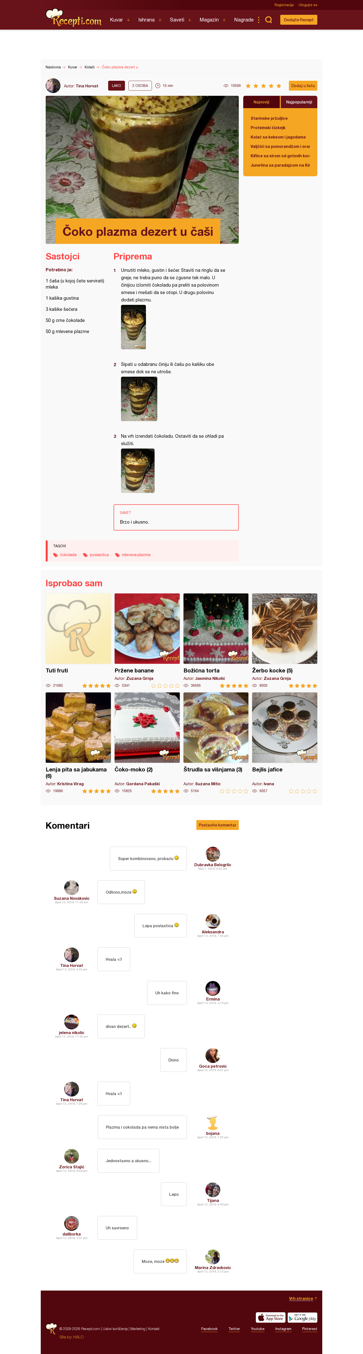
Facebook (209, 1329)
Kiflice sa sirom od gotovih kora (280, 155)
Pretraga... (268, 19)
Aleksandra (213, 931)
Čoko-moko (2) (147, 742)
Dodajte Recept (299, 19)
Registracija (284, 5)
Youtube (257, 1329)
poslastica (99, 554)
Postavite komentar (217, 825)
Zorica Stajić (71, 1166)
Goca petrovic (213, 1066)
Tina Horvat (87, 85)
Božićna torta (216, 640)
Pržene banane (147, 640)
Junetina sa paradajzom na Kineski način (280, 165)
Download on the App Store (270, 1317)
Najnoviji (261, 101)
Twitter (234, 1329)
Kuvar (116, 19)
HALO (78, 1337)
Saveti (177, 19)
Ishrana (146, 19)
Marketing (137, 1329)
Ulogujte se (308, 5)
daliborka (71, 1234)
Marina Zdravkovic (213, 1267)
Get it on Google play (302, 1317)
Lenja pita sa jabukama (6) (78, 742)
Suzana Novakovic (72, 898)
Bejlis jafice (284, 742)
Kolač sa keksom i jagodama (278, 137)
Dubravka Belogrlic (212, 864)
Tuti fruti (78, 640)
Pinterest (309, 1329)
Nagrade (244, 19)
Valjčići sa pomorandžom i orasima (280, 146)
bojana (213, 1133)
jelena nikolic (71, 1032)
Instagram (283, 1329)
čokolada (68, 554)
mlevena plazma (136, 554)
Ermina (213, 999)
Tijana (213, 1200)
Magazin (209, 19)
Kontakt (154, 1329)
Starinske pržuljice (269, 118)
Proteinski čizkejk (268, 127)
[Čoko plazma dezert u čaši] (173, 327)
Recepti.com (74, 17)
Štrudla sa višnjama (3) (216, 742)
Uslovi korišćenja (115, 1329)
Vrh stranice (301, 1298)
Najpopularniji (299, 101)
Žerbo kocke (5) (284, 640)
